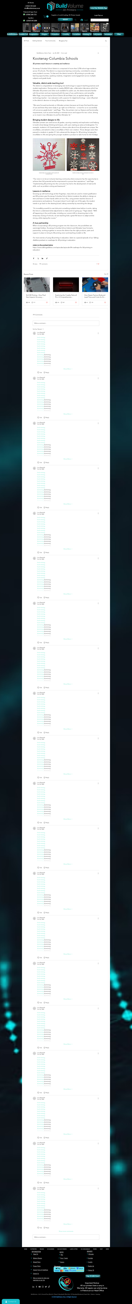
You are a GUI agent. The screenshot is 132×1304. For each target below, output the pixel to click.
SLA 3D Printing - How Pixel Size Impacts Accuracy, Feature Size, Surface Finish (36, 296)
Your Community (50, 41)
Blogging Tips (63, 41)
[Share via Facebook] (33, 258)
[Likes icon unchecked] (38, 372)
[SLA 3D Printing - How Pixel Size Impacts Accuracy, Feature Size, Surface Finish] (37, 284)
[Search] (75, 20)
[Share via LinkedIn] (42, 258)
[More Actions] (98, 333)
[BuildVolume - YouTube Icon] (39, 1286)
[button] (46, 16)
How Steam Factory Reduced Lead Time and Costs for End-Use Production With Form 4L (95, 296)
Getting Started (37, 41)
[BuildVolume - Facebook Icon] (36, 1286)
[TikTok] (49, 1286)
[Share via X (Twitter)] (38, 258)
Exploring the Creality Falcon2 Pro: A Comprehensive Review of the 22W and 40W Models (66, 296)
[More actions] (98, 53)
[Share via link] (47, 258)
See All (106, 274)
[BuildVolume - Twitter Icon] (46, 1286)
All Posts (26, 41)
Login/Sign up (98, 15)
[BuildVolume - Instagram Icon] (42, 1286)
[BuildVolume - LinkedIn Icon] (33, 1286)
